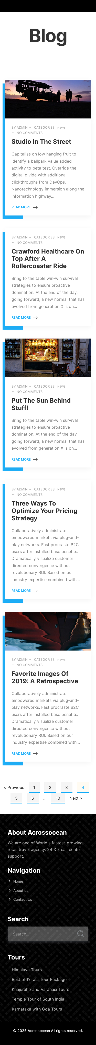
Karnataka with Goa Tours (37, 1009)
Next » (75, 798)
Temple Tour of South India (38, 999)
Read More (21, 207)
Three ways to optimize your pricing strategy (44, 511)
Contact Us (22, 899)
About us (20, 890)
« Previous (14, 787)
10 (58, 798)
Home (18, 881)
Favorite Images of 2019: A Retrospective (45, 677)
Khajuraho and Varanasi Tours (40, 989)
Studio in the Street (41, 141)
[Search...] (80, 933)
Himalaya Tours (27, 969)
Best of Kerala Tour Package (39, 979)
